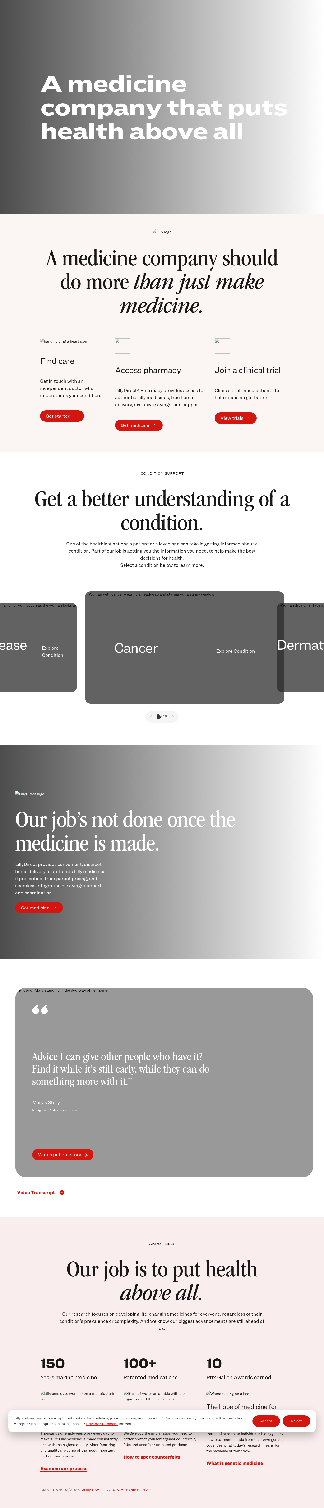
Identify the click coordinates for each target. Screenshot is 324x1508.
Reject (296, 1421)
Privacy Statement (102, 1424)
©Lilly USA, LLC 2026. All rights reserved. (117, 1490)
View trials (231, 418)
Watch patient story (59, 1155)
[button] (151, 717)
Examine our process (63, 1468)
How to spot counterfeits (151, 1457)
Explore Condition (52, 651)
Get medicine (135, 425)
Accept (266, 1421)
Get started (58, 416)
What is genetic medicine (234, 1463)
